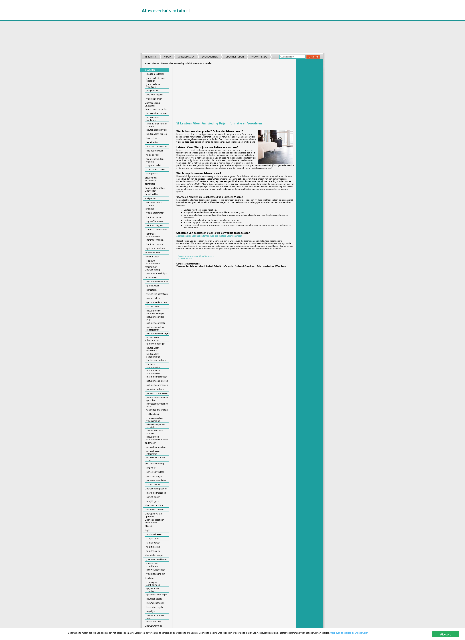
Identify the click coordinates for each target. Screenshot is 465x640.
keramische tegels (155, 603)
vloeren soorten (154, 98)
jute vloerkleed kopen (156, 559)
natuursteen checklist (157, 281)
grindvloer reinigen (155, 343)
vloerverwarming (153, 625)
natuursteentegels (155, 323)
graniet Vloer (152, 285)
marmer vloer (153, 298)
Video (167, 56)
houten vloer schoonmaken (153, 355)
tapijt (147, 530)
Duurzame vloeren (155, 74)
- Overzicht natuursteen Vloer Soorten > (195, 256)
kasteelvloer (152, 138)
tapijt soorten (153, 542)
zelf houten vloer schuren (154, 432)
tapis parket (152, 154)
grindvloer (150, 183)
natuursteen (151, 277)
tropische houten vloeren (154, 160)
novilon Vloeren (153, 534)
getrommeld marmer (156, 302)
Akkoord (445, 634)
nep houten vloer (154, 150)
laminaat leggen (154, 225)
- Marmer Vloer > (184, 258)
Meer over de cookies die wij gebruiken (349, 632)
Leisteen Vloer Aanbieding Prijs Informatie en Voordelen (186, 63)
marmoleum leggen (156, 492)
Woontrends (259, 56)
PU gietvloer (152, 90)
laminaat (149, 208)
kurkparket (150, 198)
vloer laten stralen (155, 169)
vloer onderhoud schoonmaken (153, 339)
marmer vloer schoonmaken (153, 372)
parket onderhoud (155, 389)
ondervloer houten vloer (155, 458)
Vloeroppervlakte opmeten (153, 515)
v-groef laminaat (154, 221)
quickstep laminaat (156, 248)
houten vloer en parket (156, 109)
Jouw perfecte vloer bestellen (155, 79)
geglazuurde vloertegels (152, 589)
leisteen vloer (152, 306)
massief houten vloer (156, 146)
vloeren (155, 63)
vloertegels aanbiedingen (153, 583)
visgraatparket (153, 165)
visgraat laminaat (155, 213)
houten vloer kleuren (156, 134)
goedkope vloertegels (156, 594)
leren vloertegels (154, 607)
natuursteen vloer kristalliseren (155, 328)
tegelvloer (150, 578)
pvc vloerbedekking (154, 463)
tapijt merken (153, 546)
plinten (148, 526)
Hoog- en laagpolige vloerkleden (155, 189)
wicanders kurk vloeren (154, 204)
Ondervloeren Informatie (152, 452)
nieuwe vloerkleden (155, 569)
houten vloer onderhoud (152, 349)
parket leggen (153, 497)
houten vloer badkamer (152, 119)
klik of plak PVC (153, 484)
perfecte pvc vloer (155, 472)
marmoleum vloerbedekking (152, 268)
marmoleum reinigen (156, 273)
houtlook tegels (154, 598)
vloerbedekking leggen (156, 488)
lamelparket (152, 142)
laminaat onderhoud (156, 229)
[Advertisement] (258, 27)
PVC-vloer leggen (154, 94)
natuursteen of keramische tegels (155, 312)
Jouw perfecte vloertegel (153, 85)
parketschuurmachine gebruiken (157, 399)
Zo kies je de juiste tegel (155, 617)
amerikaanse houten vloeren (156, 125)
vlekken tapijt (153, 414)
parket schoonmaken (156, 393)
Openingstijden (235, 56)
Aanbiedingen (186, 56)
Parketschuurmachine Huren (157, 405)
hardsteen (151, 289)
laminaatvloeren (154, 244)
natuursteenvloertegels (157, 333)
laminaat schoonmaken (153, 235)
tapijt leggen (152, 501)
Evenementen (210, 56)
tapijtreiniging (153, 551)
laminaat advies (154, 217)
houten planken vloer (156, 129)
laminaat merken (154, 240)
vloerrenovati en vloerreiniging (154, 419)
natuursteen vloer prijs (155, 318)
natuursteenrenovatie (157, 385)
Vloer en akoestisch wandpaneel (154, 521)
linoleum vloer (152, 256)
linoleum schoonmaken (153, 262)
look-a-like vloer (153, 252)
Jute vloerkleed (152, 194)
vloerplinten (152, 173)
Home (147, 63)
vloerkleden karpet (154, 555)
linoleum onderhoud (156, 360)
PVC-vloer (150, 467)
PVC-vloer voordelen (156, 480)
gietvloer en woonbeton (151, 179)
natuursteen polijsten (157, 381)
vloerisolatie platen (154, 505)
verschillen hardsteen (157, 294)
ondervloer (150, 443)
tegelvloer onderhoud (157, 410)
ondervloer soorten (155, 447)
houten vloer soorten (156, 113)
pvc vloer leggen (154, 476)
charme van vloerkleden (152, 565)
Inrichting (151, 56)
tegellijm (150, 611)
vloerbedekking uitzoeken (152, 104)
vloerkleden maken (154, 509)
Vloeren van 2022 (153, 621)
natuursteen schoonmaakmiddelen (157, 438)
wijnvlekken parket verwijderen (155, 425)
